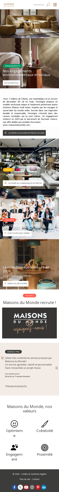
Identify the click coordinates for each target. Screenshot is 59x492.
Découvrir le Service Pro (16, 386)
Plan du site (25, 479)
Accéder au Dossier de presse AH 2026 (26, 133)
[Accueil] (9, 4)
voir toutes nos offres (18, 233)
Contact (36, 479)
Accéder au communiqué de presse (25, 183)
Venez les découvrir (17, 283)
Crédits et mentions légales (34, 474)
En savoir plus (11, 83)
